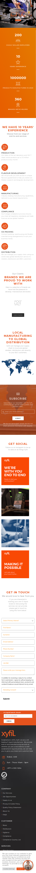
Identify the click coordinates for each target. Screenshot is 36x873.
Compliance (7, 212)
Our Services (7, 793)
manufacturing (10, 194)
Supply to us (7, 800)
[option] (18, 303)
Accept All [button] (21, 868)
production (7, 153)
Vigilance (6, 832)
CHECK (9, 721)
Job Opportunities (9, 796)
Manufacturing (8, 850)
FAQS (5, 815)
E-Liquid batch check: (12, 712)
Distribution (8, 252)
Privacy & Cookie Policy (11, 804)
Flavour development (13, 173)
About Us (6, 811)
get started (18, 20)
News (5, 825)
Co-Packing (7, 232)
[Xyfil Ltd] (18, 3)
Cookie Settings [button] (8, 869)
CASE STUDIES (18, 315)
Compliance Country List (12, 840)
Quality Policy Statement (12, 807)
